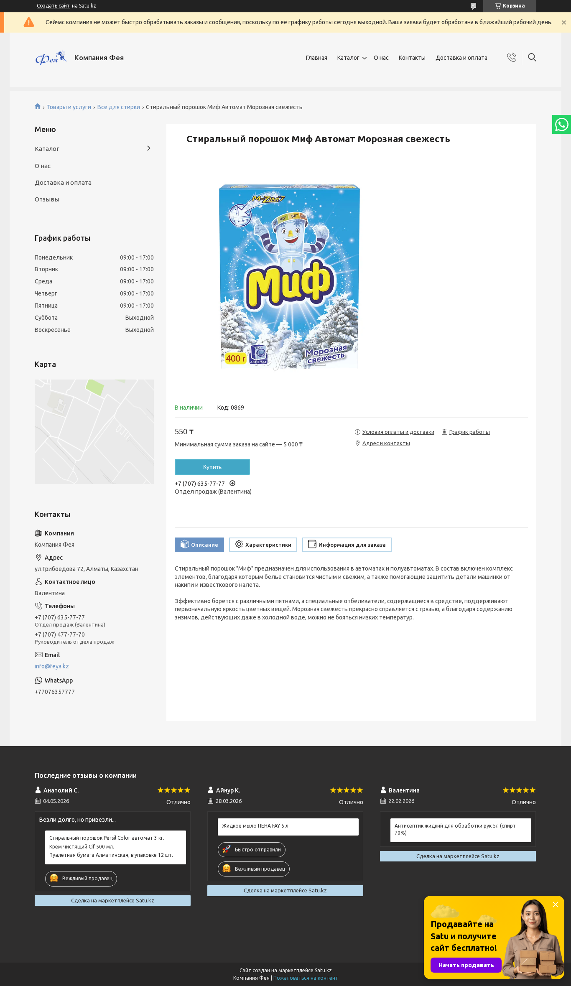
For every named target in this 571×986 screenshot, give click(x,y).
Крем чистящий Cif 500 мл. (81, 846)
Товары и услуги (68, 107)
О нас (381, 57)
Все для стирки (118, 107)
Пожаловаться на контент (305, 978)
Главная (316, 57)
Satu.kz (323, 970)
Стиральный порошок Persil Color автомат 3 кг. (106, 838)
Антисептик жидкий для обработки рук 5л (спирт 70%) (455, 829)
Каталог (348, 57)
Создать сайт (53, 5)
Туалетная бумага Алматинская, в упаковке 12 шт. (111, 855)
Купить (212, 467)
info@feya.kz (52, 666)
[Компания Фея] (51, 57)
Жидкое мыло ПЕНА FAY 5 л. (256, 825)
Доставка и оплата (461, 57)
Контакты (412, 57)
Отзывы (47, 199)
